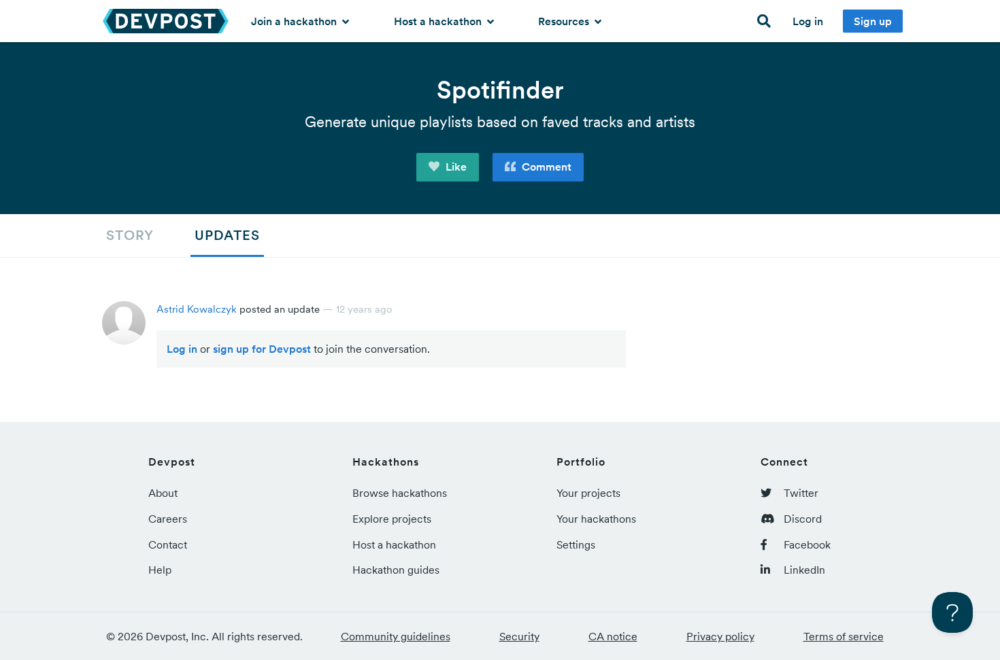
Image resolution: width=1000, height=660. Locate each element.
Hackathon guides (395, 569)
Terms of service (843, 636)
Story (130, 235)
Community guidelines (395, 636)
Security (519, 636)
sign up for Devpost (262, 348)
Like (455, 166)
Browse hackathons (399, 493)
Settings (575, 544)
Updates (227, 235)
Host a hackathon (439, 21)
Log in (808, 21)
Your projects (588, 493)
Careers (167, 518)
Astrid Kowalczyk (196, 308)
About (163, 493)
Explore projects (391, 518)
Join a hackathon (295, 21)
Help (159, 569)
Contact (167, 544)
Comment (545, 166)
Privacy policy (720, 636)
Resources (565, 21)
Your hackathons (596, 518)
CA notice (612, 636)
